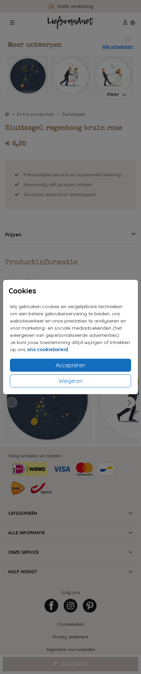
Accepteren (70, 365)
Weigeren (70, 380)
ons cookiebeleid (47, 349)
